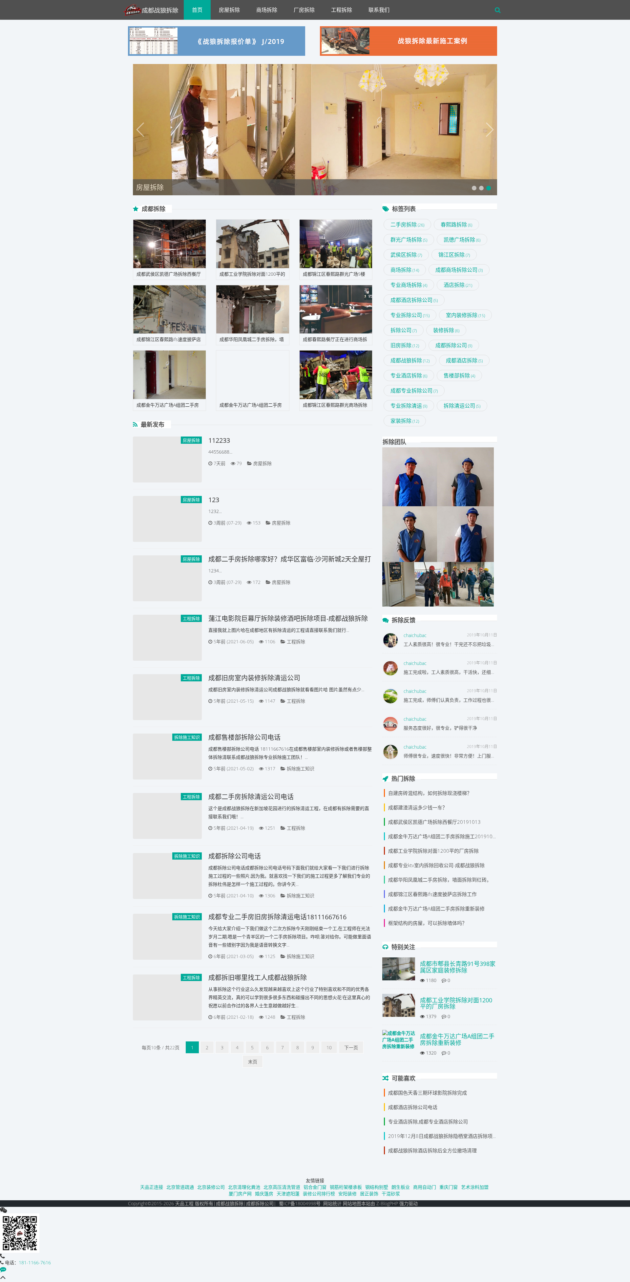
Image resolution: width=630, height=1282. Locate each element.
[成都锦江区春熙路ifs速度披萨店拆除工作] (169, 309)
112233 (219, 440)
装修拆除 (446, 330)
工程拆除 (341, 9)
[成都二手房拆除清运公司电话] (167, 816)
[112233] (167, 459)
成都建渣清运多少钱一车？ (417, 807)
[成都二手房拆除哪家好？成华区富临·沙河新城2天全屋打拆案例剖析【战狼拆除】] (167, 578)
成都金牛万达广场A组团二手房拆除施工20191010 (443, 836)
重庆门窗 (448, 1187)
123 (213, 499)
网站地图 (352, 1203)
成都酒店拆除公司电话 (412, 1107)
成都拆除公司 (453, 345)
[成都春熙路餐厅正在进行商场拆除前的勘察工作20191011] (336, 309)
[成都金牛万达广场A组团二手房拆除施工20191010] (169, 375)
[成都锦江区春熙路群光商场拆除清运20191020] (336, 375)
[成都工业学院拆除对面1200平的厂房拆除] (252, 244)
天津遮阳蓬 (288, 1193)
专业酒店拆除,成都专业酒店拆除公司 (428, 1121)
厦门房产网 (240, 1193)
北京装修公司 (211, 1187)
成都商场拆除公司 (459, 269)
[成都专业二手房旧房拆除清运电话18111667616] (167, 937)
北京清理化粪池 (244, 1187)
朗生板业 (400, 1187)
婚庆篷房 (264, 1193)
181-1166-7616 (35, 1262)
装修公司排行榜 (319, 1193)
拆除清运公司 (462, 405)
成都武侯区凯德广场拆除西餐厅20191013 (434, 822)
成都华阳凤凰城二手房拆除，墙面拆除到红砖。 (440, 879)
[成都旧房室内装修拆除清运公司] (167, 697)
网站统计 (332, 1203)
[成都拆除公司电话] (167, 876)
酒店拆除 (458, 284)
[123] (167, 519)
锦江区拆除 (454, 254)
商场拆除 (266, 9)
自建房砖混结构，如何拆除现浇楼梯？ (430, 793)
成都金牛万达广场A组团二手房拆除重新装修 (436, 908)
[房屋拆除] (315, 129)
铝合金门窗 (315, 1187)
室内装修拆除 (465, 315)
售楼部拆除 (459, 375)
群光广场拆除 (408, 239)
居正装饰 (369, 1193)
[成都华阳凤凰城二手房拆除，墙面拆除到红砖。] (252, 309)
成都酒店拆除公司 (414, 300)
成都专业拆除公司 (414, 390)
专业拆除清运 (408, 405)
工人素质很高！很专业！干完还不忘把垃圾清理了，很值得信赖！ (470, 644)
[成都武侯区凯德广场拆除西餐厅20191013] (169, 244)
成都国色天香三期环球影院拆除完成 (427, 1092)
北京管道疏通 (180, 1187)
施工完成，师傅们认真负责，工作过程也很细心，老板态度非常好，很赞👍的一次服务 (491, 700)
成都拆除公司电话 (234, 856)
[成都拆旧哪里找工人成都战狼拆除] (167, 997)
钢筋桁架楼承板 (346, 1187)
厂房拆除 (304, 9)
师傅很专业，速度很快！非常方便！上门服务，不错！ (459, 756)
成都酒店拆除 (464, 360)
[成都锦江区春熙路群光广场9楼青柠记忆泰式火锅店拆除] (336, 244)
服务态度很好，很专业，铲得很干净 (440, 728)
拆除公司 (403, 330)
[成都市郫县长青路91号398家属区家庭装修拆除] (398, 970)
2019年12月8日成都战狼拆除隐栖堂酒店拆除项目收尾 (447, 1136)
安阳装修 (347, 1193)
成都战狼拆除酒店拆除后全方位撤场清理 (432, 1150)
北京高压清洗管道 (281, 1187)
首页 (197, 9)
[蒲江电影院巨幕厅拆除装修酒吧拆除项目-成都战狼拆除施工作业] (167, 638)
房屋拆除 (229, 9)
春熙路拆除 (456, 224)
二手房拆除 (407, 224)
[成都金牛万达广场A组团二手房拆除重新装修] (252, 375)
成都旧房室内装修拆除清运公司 (254, 677)
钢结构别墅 (376, 1187)
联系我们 (378, 9)
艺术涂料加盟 (475, 1187)
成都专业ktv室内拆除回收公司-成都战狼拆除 (436, 865)
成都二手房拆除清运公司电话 (251, 796)
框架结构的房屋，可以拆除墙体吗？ (427, 923)
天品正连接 (151, 1187)
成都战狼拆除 (410, 360)
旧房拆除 (404, 345)
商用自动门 (424, 1187)
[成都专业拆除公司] (153, 8)
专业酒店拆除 (408, 375)
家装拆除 (404, 420)
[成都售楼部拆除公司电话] (167, 757)
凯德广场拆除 (462, 239)
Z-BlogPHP (387, 1203)
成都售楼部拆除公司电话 (244, 737)
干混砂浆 (391, 1193)
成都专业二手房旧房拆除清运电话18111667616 (277, 916)
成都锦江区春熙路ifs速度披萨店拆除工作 (432, 894)
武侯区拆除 (406, 254)
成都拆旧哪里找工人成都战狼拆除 (257, 977)
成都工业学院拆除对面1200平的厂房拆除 (433, 850)
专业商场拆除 (408, 284)
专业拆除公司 (410, 315)
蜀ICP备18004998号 (300, 1203)
